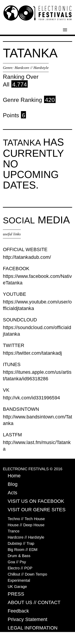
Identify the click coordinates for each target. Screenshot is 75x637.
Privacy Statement (27, 619)
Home (14, 475)
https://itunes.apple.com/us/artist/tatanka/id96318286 (37, 375)
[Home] (37, 13)
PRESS (16, 594)
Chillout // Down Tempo (27, 574)
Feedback (18, 611)
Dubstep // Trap (21, 543)
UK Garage (17, 586)
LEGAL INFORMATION (33, 627)
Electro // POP (20, 568)
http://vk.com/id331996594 (31, 397)
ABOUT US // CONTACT (34, 602)
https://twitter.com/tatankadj (32, 353)
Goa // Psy (17, 562)
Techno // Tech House (26, 519)
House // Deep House (26, 525)
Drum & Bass (19, 556)
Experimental (19, 580)
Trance (13, 531)
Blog (13, 484)
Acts (12, 492)
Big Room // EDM (23, 549)
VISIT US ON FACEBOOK (36, 501)
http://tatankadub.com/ (27, 257)
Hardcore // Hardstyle (32, 67)
